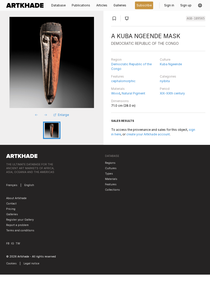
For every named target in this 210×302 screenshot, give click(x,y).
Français (11, 185)
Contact (11, 203)
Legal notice (31, 263)
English (29, 185)
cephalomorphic (123, 81)
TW (18, 243)
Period (165, 89)
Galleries (12, 214)
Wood (115, 93)
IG (12, 243)
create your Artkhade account (148, 134)
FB (7, 243)
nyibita (165, 81)
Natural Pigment (133, 93)
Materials (118, 89)
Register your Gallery (20, 219)
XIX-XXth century (172, 93)
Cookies (11, 263)
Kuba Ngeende (171, 64)
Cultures (111, 168)
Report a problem (17, 225)
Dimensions (120, 101)
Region (116, 59)
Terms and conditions (20, 230)
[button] (200, 5)
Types (109, 173)
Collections (112, 189)
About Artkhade (16, 198)
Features (117, 76)
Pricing (10, 209)
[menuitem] (26, 5)
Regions (110, 163)
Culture (165, 59)
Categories (168, 76)
